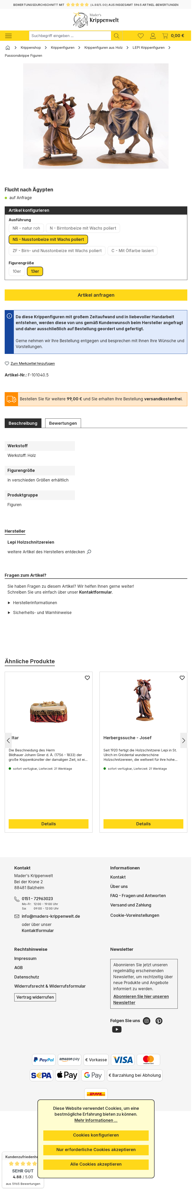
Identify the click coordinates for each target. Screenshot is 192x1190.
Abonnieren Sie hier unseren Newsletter (139, 1005)
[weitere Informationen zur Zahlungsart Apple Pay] (65, 1081)
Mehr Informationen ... (94, 1120)
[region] (96, 123)
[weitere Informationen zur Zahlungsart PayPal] (42, 1066)
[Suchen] (117, 35)
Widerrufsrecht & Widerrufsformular (49, 992)
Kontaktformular (95, 592)
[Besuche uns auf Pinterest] (157, 1026)
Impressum (25, 964)
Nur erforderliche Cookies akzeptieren (94, 1149)
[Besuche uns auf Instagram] (145, 1026)
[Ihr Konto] (153, 35)
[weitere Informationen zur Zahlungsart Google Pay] (91, 1081)
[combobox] (70, 35)
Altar (14, 743)
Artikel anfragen (96, 295)
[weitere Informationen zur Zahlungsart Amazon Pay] (68, 1066)
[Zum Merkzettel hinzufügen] (86, 684)
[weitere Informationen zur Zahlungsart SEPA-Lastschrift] (39, 1081)
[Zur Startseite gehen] (96, 20)
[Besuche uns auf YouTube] (115, 1035)
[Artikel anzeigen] (48, 705)
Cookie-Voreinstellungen (132, 921)
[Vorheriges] (8, 746)
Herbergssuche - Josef (126, 743)
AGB (18, 973)
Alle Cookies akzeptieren (94, 1164)
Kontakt (116, 883)
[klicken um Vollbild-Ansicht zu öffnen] (96, 116)
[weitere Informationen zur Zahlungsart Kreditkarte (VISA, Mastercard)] (121, 1066)
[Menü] (11, 35)
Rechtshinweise (30, 955)
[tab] (23, 423)
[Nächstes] (180, 746)
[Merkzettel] (141, 35)
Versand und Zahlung (128, 911)
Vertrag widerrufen (35, 1003)
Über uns (117, 892)
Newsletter (120, 955)
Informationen (123, 874)
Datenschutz (26, 983)
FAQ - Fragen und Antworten (136, 901)
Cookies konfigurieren (94, 1135)
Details (48, 829)
